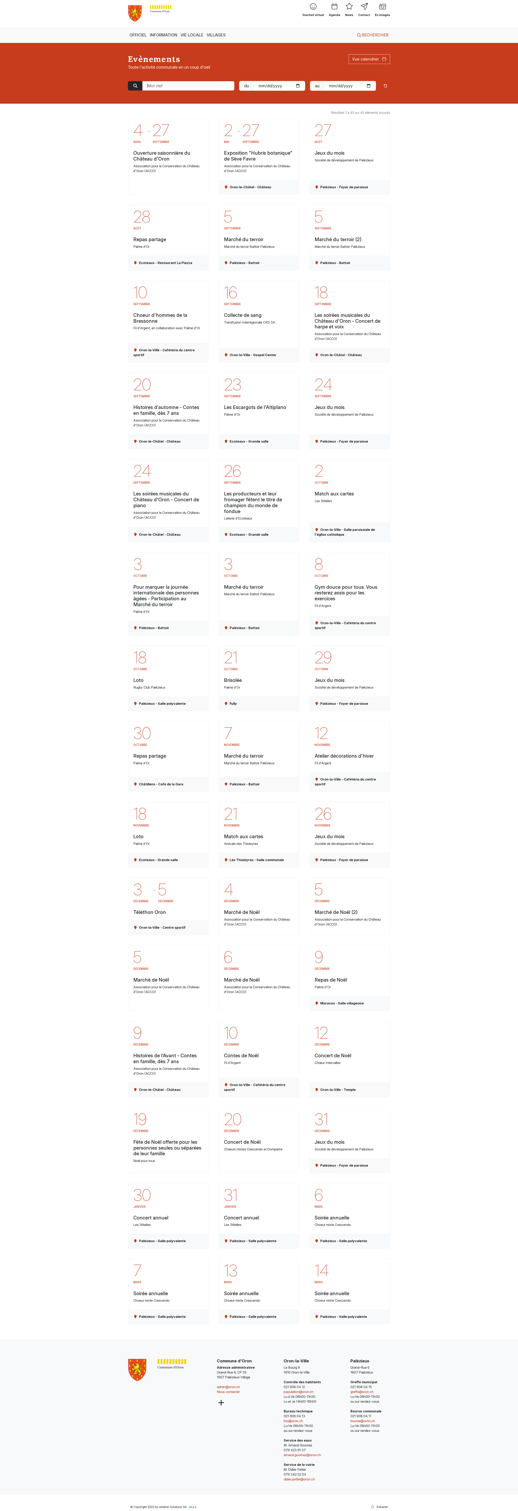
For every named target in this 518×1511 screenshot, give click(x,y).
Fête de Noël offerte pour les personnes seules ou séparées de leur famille (167, 1148)
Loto (138, 680)
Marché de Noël (242, 912)
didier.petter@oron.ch (299, 1479)
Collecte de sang (243, 315)
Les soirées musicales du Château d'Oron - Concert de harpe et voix (347, 321)
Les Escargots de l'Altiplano (255, 407)
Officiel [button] (138, 35)
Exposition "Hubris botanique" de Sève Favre (258, 156)
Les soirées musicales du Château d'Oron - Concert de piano (166, 499)
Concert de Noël (333, 1055)
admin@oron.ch (228, 1387)
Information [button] (163, 35)
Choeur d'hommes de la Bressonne (160, 318)
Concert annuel (150, 1218)
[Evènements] (150, 13)
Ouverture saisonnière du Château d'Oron (161, 156)
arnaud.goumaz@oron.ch (302, 1455)
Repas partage (149, 239)
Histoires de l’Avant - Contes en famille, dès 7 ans (165, 1058)
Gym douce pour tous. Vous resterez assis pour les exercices (346, 593)
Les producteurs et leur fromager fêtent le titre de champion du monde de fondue (253, 502)
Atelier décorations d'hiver (344, 756)
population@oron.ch (298, 1392)
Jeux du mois (330, 153)
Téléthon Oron (149, 912)
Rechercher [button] (374, 35)
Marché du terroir (243, 239)
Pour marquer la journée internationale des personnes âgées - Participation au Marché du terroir (166, 595)
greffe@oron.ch (362, 1392)
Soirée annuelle (332, 1218)
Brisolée (233, 680)
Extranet (382, 1507)
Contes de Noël (241, 1055)
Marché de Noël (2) (336, 912)
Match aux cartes (334, 494)
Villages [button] (216, 35)
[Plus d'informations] (221, 1403)
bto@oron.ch (293, 1421)
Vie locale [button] (191, 35)
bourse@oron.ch (362, 1421)
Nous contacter (228, 1392)
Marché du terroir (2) (338, 239)
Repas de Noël (331, 980)
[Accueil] (157, 1370)
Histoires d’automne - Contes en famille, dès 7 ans (166, 410)
